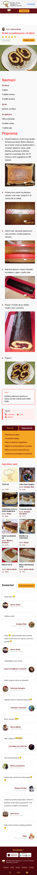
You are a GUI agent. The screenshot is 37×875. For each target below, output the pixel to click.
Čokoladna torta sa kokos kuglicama (10, 504)
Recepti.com (3, 861)
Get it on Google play (25, 855)
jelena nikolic (16, 29)
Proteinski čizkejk (12, 438)
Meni (18, 872)
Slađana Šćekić (20, 788)
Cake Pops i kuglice (27, 479)
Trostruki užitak (27, 504)
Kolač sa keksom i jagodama (16, 442)
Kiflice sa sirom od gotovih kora (17, 450)
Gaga (24, 836)
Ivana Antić (14, 813)
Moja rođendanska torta (27, 560)
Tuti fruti (10, 479)
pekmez (10, 417)
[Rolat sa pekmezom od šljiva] (20, 175)
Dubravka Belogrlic (17, 688)
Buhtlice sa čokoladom (27, 532)
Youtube (18, 867)
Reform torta (10, 560)
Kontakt (15, 862)
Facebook (6, 867)
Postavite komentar (26, 586)
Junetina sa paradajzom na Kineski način (18, 454)
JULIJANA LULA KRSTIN (17, 746)
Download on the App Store (13, 855)
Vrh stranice (17, 850)
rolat (21, 414)
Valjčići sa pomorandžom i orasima (18, 446)
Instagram (24, 867)
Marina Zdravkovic (17, 766)
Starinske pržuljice (12, 435)
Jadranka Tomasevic (19, 707)
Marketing (9, 862)
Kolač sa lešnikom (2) (10, 532)
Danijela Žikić (21, 624)
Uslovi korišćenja (28, 861)
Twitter (12, 867)
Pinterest (31, 867)
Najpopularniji (27, 428)
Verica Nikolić (15, 727)
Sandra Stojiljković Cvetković (15, 669)
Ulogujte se (24, 11)
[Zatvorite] (1, 4)
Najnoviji (10, 428)
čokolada (11, 414)
